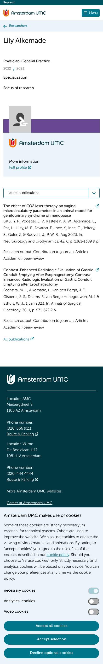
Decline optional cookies (51, 653)
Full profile (18, 168)
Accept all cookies (51, 626)
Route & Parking (20, 434)
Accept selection (51, 639)
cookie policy (57, 555)
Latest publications (23, 193)
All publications (16, 339)
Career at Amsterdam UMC (29, 503)
